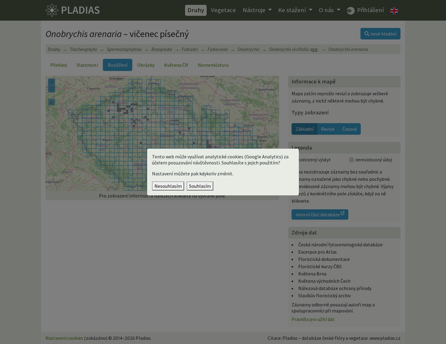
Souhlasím (200, 186)
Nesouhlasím (168, 186)
